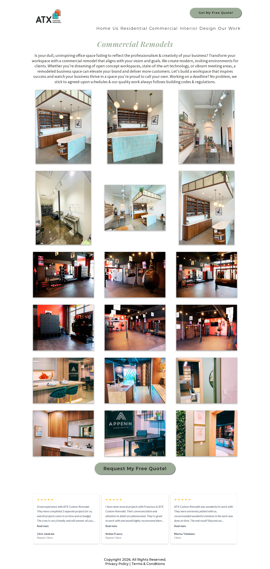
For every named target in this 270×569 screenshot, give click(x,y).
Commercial (163, 28)
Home (103, 28)
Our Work (229, 28)
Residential (133, 28)
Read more (43, 526)
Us (115, 28)
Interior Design (198, 28)
